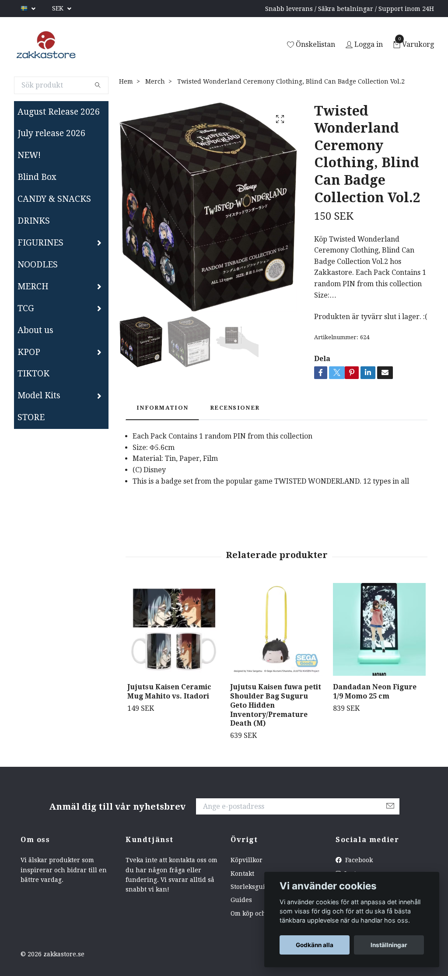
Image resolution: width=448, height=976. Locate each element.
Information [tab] (162, 407)
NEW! (29, 155)
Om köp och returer (260, 913)
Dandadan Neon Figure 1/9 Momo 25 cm (374, 691)
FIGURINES (40, 243)
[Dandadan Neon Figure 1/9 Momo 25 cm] (379, 629)
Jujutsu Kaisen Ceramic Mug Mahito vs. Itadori (169, 691)
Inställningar (389, 944)
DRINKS (34, 221)
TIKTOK (33, 374)
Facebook (358, 860)
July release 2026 (51, 133)
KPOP (29, 352)
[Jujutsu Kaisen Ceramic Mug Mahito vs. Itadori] (173, 629)
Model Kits (39, 395)
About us (35, 330)
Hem (126, 81)
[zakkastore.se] (46, 45)
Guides (241, 899)
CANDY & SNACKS (54, 199)
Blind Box (37, 177)
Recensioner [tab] (234, 407)
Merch (155, 81)
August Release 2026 (59, 112)
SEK (58, 8)
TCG (26, 308)
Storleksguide (252, 886)
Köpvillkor (246, 860)
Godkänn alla (314, 944)
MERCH (33, 286)
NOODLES (38, 265)
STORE (31, 417)
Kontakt (242, 873)
